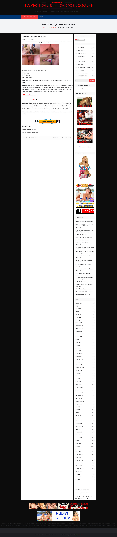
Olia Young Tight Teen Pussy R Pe (34, 36)
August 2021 (79, 471)
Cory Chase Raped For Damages (83, 264)
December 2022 (79, 426)
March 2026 (78, 317)
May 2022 (78, 446)
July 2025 (78, 339)
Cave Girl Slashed (80, 273)
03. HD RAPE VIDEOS (80, 53)
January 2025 (79, 356)
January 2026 (79, 322)
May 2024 (78, 378)
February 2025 (79, 353)
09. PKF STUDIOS (80, 70)
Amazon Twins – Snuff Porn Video (84, 260)
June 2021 (78, 477)
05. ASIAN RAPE (79, 59)
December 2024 (79, 359)
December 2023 (79, 392)
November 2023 (79, 395)
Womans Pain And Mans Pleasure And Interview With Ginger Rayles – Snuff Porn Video (84, 277)
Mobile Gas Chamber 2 (81, 281)
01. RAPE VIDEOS (80, 47)
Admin (32, 39)
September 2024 (80, 367)
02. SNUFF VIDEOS (80, 50)
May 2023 (78, 412)
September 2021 (80, 468)
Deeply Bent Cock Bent (81, 237)
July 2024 (78, 373)
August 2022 (79, 437)
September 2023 (80, 401)
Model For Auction (80, 240)
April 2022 (78, 449)
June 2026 (78, 308)
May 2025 (78, 345)
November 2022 (79, 429)
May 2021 (78, 479)
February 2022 (79, 454)
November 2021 (79, 463)
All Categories (30, 16)
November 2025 (79, 328)
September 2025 (80, 334)
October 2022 (79, 432)
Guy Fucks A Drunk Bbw (81, 291)
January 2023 (79, 423)
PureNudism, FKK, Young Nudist (82, 489)
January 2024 (79, 390)
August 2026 (79, 303)
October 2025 (79, 331)
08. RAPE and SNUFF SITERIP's (83, 67)
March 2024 (78, 384)
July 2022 (78, 440)
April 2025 (78, 348)
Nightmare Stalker (80, 294)
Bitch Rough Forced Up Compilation (84, 268)
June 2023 (78, 409)
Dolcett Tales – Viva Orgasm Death (84, 255)
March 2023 (78, 418)
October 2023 (79, 398)
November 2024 (79, 362)
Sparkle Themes (79, 535)
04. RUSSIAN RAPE (80, 56)
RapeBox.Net (32, 523)
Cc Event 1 (78, 234)
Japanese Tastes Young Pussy (29, 129)
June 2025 (78, 342)
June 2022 (78, 443)
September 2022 (80, 435)
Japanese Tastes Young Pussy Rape (30, 132)
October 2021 (79, 465)
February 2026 (79, 320)
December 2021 (79, 460)
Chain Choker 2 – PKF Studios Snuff (31, 137)
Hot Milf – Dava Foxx (80, 288)
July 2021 (78, 474)
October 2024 (79, 364)
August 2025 (79, 336)
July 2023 (78, 406)
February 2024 (79, 387)
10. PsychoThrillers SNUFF (82, 73)
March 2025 (78, 350)
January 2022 (79, 457)
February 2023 (79, 421)
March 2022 (78, 451)
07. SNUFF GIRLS (80, 64)
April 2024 (78, 381)
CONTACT (41, 16)
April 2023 (78, 415)
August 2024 (79, 370)
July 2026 (78, 306)
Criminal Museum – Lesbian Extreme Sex (62, 137)
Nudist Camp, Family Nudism (81, 493)
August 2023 (79, 404)
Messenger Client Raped (81, 221)
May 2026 (78, 311)
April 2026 (78, 314)
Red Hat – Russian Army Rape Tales (84, 284)
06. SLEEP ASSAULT (80, 61)
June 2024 (78, 376)
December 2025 (79, 325)
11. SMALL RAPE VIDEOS (81, 75)
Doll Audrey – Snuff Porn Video (83, 242)
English (78, 39)
